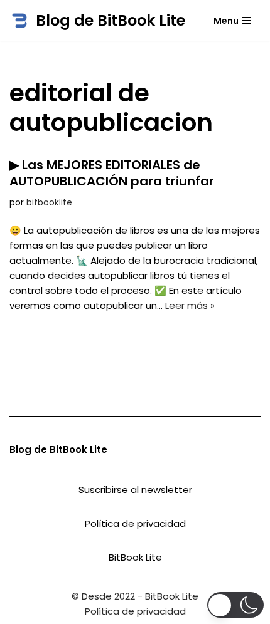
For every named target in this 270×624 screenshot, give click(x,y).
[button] (235, 605)
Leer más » (190, 305)
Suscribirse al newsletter (135, 489)
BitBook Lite (135, 557)
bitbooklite (49, 203)
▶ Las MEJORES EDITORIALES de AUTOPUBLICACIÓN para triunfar (111, 173)
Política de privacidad (135, 523)
